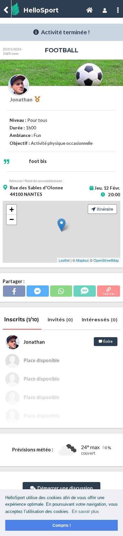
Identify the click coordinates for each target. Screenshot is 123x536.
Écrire (107, 341)
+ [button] (12, 209)
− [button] (12, 219)
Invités (61, 320)
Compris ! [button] (61, 525)
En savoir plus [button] (85, 511)
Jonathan (22, 99)
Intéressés (100, 320)
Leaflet (64, 260)
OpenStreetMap (106, 260)
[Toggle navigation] (89, 10)
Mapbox (82, 260)
